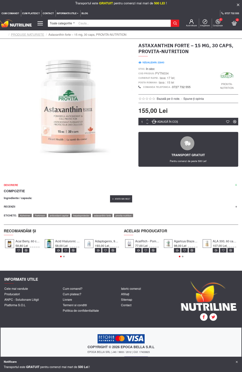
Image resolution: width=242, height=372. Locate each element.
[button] (61, 256)
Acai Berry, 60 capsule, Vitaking (28, 241)
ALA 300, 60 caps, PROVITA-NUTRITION (225, 241)
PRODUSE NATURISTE (27, 34)
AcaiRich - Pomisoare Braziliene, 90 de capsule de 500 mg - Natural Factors (147, 241)
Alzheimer (25, 215)
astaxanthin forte (102, 215)
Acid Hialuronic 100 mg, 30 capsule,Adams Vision (67, 241)
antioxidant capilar (59, 215)
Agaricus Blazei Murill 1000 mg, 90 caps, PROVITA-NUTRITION (186, 241)
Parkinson (40, 215)
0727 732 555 (181, 87)
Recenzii (9, 206)
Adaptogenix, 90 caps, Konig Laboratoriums (107, 241)
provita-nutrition (124, 215)
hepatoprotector (81, 215)
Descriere (11, 185)
